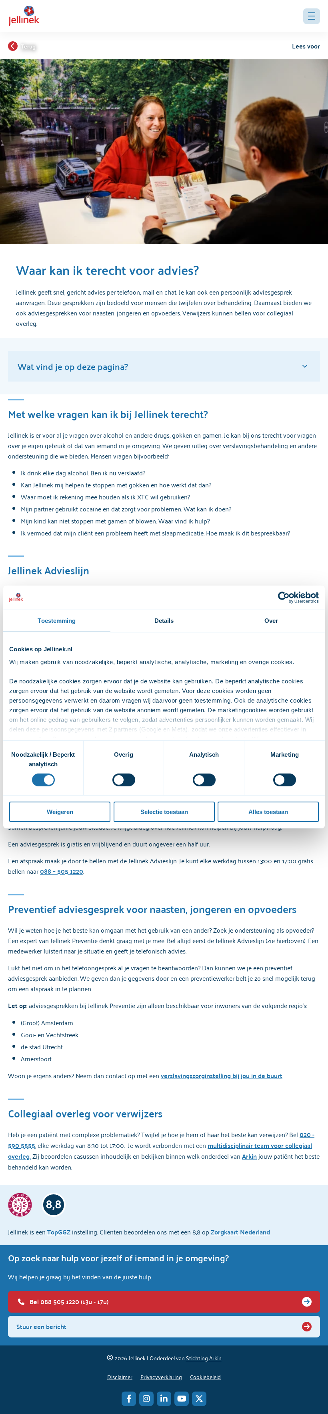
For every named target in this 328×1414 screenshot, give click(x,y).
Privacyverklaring (161, 1377)
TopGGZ (58, 1232)
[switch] (123, 780)
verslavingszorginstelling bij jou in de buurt (221, 1075)
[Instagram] (146, 1399)
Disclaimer (119, 1377)
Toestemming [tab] (57, 620)
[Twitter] (199, 1399)
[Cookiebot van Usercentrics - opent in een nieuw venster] (284, 598)
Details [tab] (164, 620)
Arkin (249, 1156)
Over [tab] (271, 620)
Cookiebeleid (205, 1377)
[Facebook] (129, 1399)
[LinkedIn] (164, 1399)
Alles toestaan (268, 811)
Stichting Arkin (204, 1358)
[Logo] (24, 16)
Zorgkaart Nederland (240, 1232)
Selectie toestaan (164, 811)
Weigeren (60, 811)
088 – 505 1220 (61, 871)
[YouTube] (181, 1399)
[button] (311, 16)
